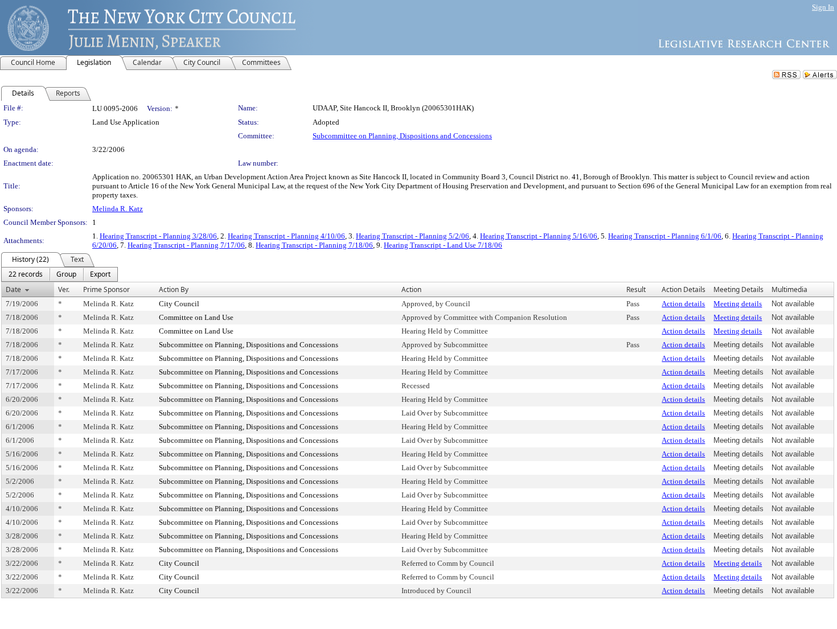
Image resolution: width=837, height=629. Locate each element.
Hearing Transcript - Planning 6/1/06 (664, 236)
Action (411, 289)
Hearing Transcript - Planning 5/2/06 (412, 236)
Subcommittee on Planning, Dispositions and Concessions (402, 135)
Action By (173, 289)
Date (13, 289)
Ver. (63, 289)
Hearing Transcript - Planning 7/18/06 (314, 245)
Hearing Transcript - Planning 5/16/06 (538, 236)
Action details (683, 303)
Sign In (823, 7)
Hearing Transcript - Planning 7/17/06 (186, 245)
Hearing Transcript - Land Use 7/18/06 (443, 245)
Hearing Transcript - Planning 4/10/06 (286, 236)
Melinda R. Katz (117, 208)
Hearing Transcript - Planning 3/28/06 (158, 236)
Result (636, 289)
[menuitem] (26, 274)
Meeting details (737, 303)
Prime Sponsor (106, 289)
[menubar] (59, 274)
